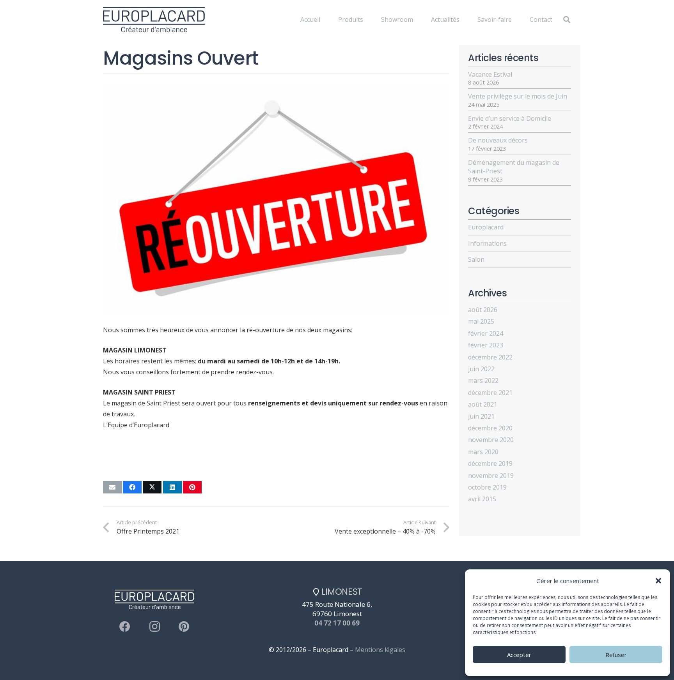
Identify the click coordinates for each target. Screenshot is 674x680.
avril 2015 (482, 499)
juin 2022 (481, 369)
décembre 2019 (490, 463)
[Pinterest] (184, 626)
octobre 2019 (487, 487)
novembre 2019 (491, 475)
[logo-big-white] (249, 19)
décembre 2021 (490, 392)
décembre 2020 (490, 428)
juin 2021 (481, 416)
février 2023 (485, 345)
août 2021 (482, 404)
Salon (476, 259)
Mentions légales (380, 649)
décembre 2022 (490, 357)
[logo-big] (154, 19)
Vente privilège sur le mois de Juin (517, 96)
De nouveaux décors (498, 140)
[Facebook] (124, 626)
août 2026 (482, 309)
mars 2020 (483, 451)
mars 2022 (483, 380)
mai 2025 (481, 321)
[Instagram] (154, 626)
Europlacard (486, 227)
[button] (658, 581)
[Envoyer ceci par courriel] (112, 487)
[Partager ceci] (132, 487)
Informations (487, 243)
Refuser (616, 655)
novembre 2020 (491, 439)
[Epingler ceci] (192, 487)
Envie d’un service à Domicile (509, 118)
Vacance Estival (490, 74)
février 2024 (485, 333)
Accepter (519, 655)
